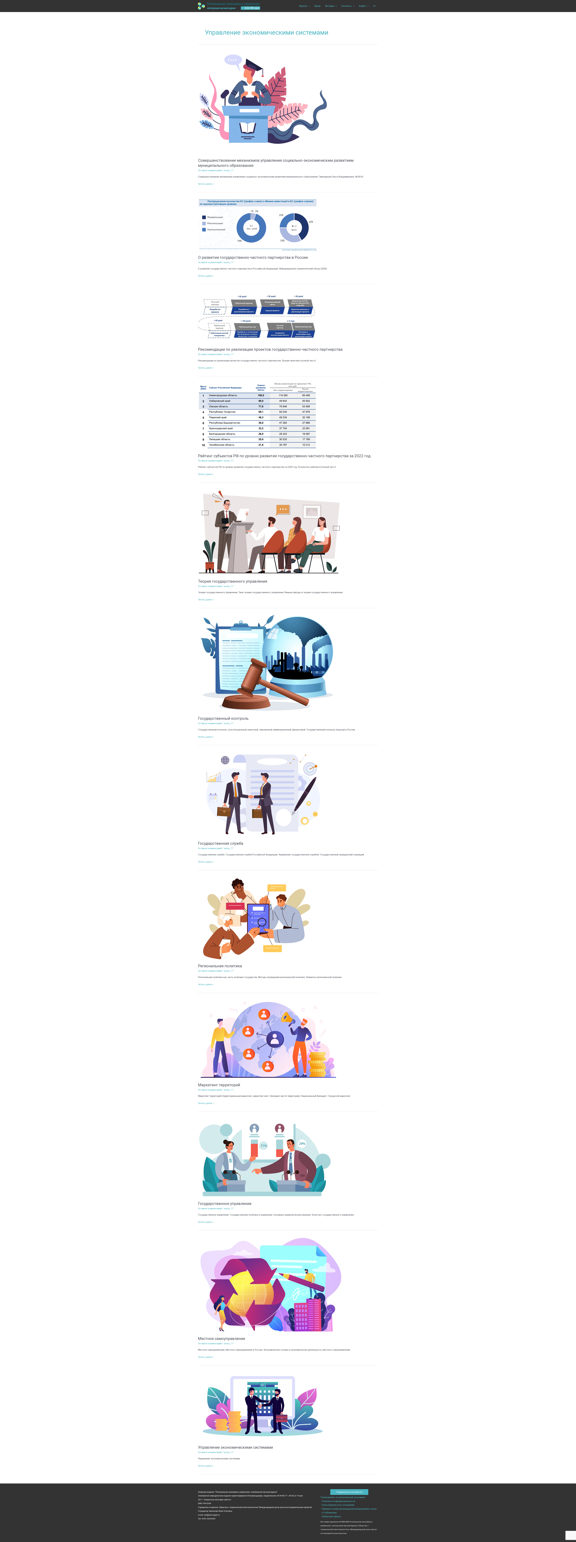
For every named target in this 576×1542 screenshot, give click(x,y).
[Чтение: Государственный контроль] (267, 663)
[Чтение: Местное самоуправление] (270, 1284)
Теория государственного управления (232, 581)
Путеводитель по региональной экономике (343, 1497)
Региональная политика (220, 966)
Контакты (346, 6)
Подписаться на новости (349, 1492)
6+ (374, 6)
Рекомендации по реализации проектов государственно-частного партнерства (270, 349)
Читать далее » (206, 184)
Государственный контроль (223, 718)
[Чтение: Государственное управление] (265, 1157)
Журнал (303, 6)
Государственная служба (220, 843)
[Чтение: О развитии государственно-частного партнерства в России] (258, 224)
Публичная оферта (331, 1516)
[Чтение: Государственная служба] (262, 794)
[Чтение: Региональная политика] (258, 918)
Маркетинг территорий (219, 1085)
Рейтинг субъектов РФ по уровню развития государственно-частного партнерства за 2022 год (284, 456)
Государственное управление (224, 1203)
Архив (317, 6)
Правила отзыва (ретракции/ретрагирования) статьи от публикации (349, 1510)
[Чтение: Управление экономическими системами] (262, 1406)
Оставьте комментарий (210, 170)
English (362, 6)
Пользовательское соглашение (338, 1505)
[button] (308, 6)
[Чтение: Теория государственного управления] (269, 531)
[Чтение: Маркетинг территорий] (268, 1038)
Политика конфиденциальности (338, 1501)
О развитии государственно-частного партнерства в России (253, 257)
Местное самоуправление (221, 1338)
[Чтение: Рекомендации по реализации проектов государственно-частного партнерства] (258, 316)
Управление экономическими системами (235, 1447)
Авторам (329, 6)
